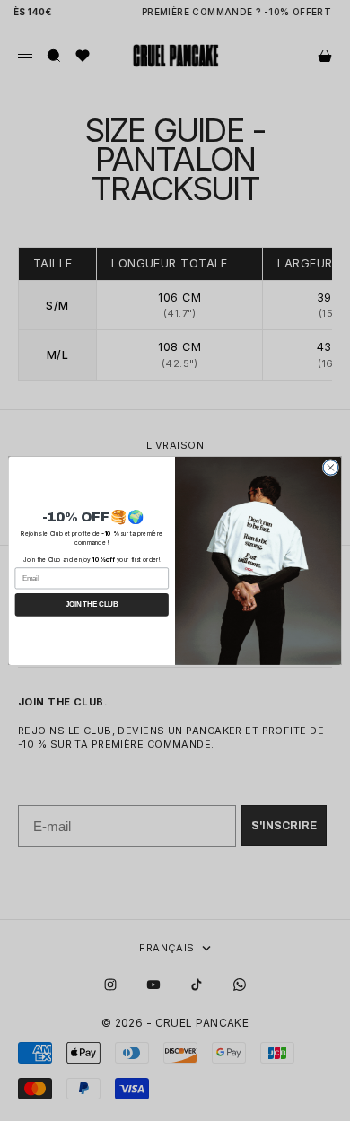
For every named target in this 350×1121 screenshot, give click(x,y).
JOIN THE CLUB (92, 604)
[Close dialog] (330, 467)
